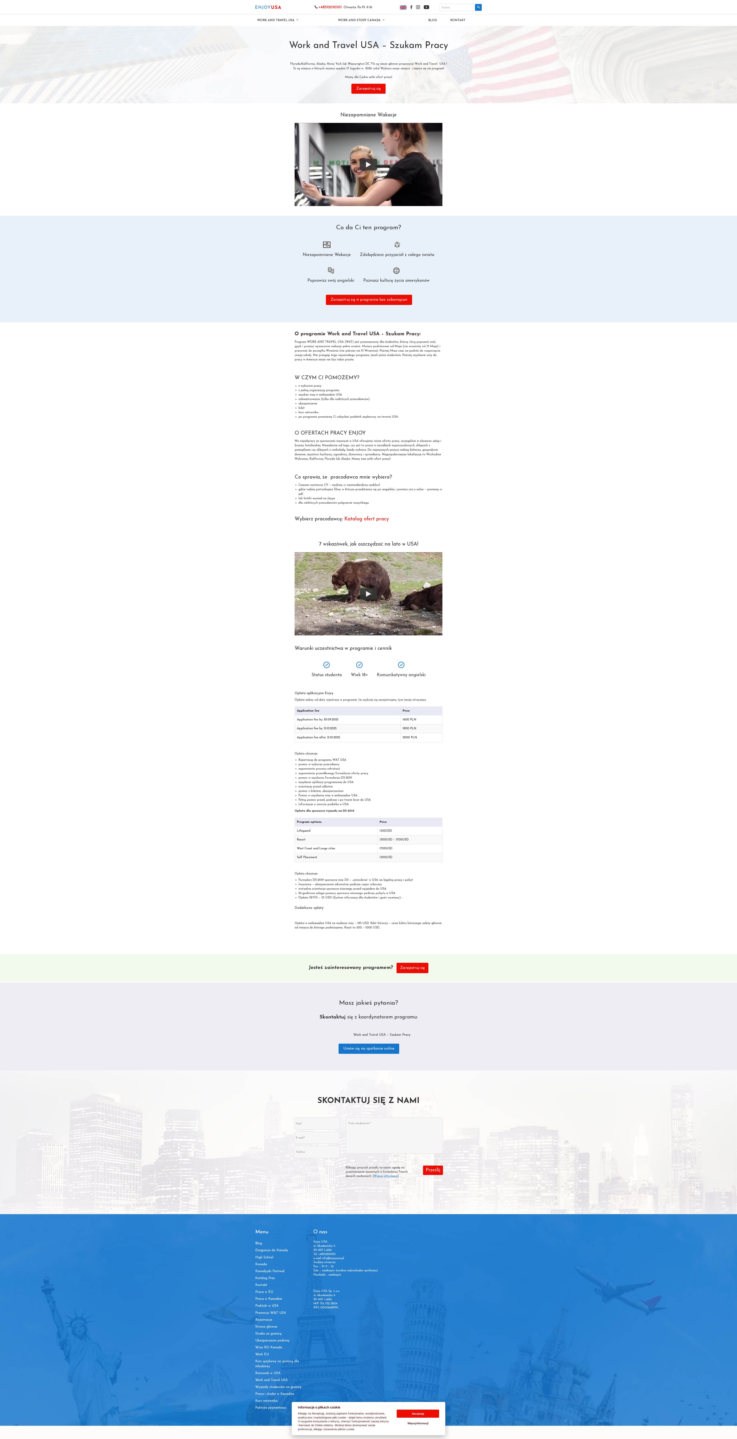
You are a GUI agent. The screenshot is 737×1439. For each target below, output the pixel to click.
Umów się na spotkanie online (368, 1049)
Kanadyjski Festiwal (269, 1271)
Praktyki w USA (266, 1305)
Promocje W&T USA (270, 1313)
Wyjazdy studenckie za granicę (278, 1387)
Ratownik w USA (267, 1373)
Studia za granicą (268, 1333)
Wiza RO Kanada (268, 1347)
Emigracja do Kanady (271, 1250)
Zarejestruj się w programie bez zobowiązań (369, 300)
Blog (432, 20)
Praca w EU (264, 1292)
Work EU (262, 1354)
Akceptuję (418, 1413)
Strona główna (266, 1326)
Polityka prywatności (270, 1407)
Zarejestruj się (368, 89)
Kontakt (457, 20)
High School (264, 1257)
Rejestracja (263, 1319)
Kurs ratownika (266, 1401)
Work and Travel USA (276, 20)
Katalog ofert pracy (366, 519)
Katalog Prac (265, 1278)
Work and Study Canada (360, 20)
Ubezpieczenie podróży (272, 1340)
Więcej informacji (385, 1176)
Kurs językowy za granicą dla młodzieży (277, 1364)
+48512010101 (330, 7)
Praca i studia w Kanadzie (274, 1394)
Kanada (261, 1264)
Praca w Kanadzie (268, 1299)
